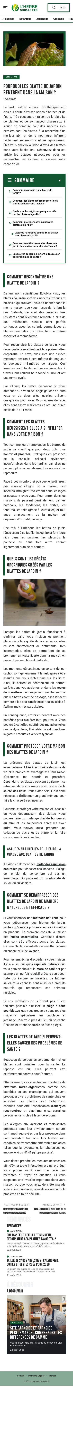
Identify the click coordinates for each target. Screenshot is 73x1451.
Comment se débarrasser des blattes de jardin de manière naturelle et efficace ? (35, 245)
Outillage (16, 1323)
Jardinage (16, 1231)
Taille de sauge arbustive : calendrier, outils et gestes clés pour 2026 (33, 1262)
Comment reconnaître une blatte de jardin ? (32, 191)
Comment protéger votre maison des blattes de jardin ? (33, 223)
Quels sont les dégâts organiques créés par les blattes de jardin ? (35, 213)
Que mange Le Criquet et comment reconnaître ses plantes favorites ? (31, 1237)
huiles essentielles (24, 937)
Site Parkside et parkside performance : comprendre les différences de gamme (36, 1332)
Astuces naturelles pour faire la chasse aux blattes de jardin (37, 234)
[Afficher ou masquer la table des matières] (48, 181)
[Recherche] (53, 7)
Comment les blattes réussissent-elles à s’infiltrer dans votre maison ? (35, 202)
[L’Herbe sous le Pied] (24, 7)
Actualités (11, 77)
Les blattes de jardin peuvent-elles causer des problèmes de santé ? (36, 255)
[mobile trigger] (6, 7)
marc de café (45, 969)
